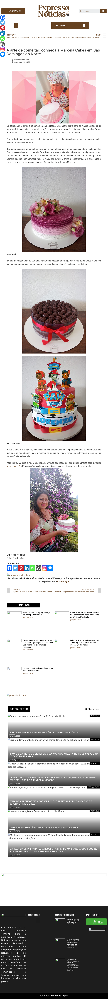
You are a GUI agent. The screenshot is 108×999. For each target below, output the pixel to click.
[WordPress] (38, 568)
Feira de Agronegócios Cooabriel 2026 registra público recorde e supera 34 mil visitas (84, 642)
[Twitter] (15, 568)
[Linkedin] (27, 568)
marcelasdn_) (13, 466)
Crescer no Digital (59, 995)
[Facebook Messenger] (50, 568)
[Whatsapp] (32, 568)
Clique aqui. (63, 581)
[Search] (103, 11)
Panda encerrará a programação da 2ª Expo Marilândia (37, 613)
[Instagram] (44, 568)
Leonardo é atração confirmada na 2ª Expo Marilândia (38, 669)
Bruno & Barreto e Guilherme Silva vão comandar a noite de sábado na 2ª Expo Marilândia (84, 614)
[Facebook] (9, 568)
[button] (16, 25)
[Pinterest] (21, 568)
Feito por (44, 995)
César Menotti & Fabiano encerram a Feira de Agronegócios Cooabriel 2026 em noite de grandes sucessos (38, 643)
